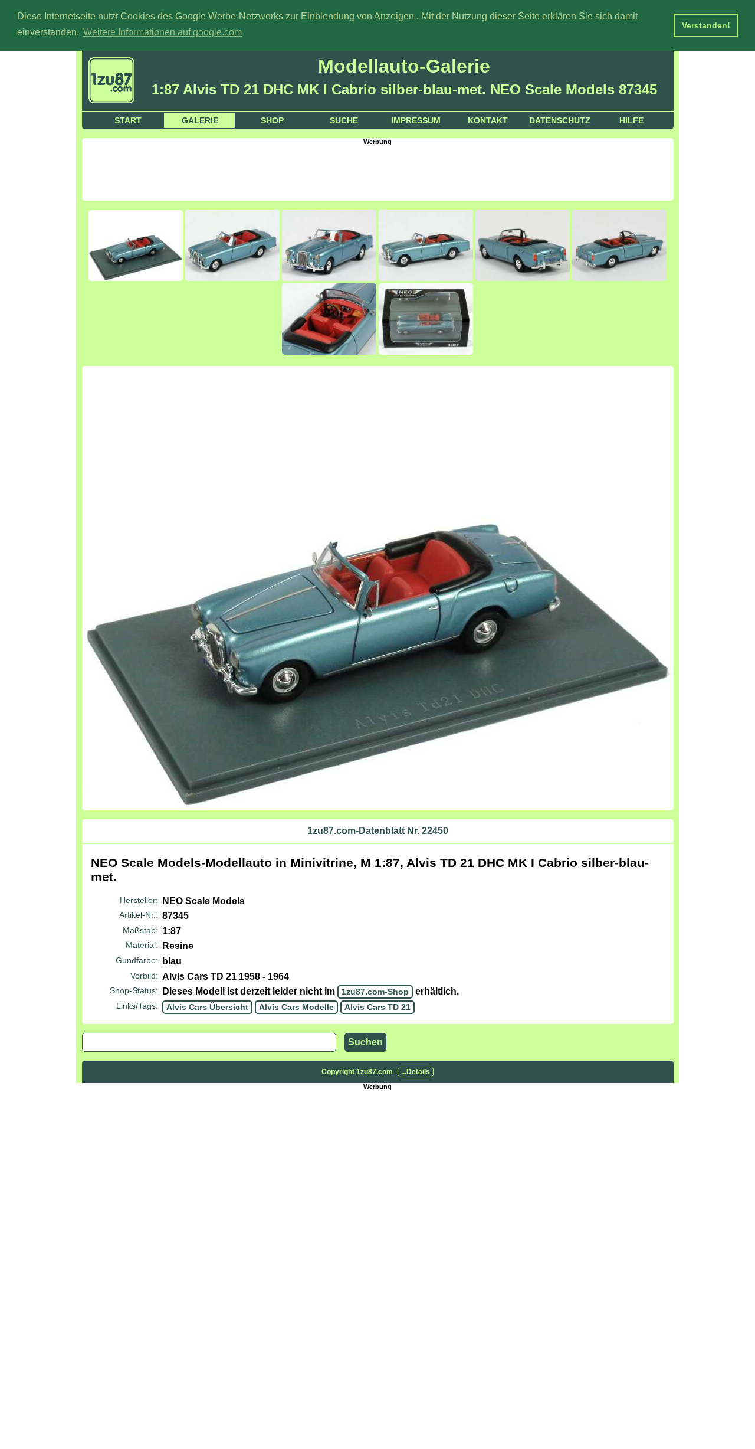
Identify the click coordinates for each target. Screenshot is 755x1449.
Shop (272, 120)
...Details (415, 1072)
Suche (344, 120)
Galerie (200, 120)
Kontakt (488, 120)
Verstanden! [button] (706, 25)
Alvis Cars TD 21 (377, 1007)
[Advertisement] (377, 171)
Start (128, 120)
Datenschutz (559, 120)
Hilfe (631, 120)
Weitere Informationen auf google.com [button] (162, 32)
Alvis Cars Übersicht (207, 1007)
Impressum (416, 120)
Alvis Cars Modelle (296, 1007)
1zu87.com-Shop (375, 991)
